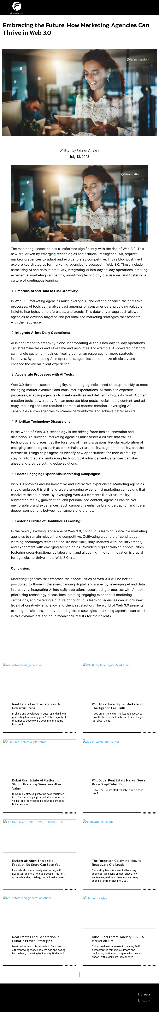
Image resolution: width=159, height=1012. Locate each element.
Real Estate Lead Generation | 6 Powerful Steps (36, 706)
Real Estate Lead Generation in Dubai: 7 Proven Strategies (35, 938)
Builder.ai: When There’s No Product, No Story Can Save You (36, 862)
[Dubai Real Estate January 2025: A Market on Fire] (119, 912)
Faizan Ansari (88, 150)
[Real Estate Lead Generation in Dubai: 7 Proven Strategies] (39, 912)
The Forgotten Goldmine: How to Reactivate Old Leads (117, 862)
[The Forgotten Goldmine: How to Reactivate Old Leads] (119, 836)
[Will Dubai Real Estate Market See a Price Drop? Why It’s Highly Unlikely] (119, 755)
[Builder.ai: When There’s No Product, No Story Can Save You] (39, 836)
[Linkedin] (134, 1000)
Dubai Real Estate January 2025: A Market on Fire (118, 938)
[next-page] (118, 974)
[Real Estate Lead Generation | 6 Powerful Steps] (39, 679)
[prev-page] (41, 974)
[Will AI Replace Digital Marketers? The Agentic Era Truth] (119, 679)
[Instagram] (134, 994)
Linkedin (144, 1000)
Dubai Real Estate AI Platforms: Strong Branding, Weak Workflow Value (36, 784)
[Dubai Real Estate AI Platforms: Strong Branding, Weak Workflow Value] (39, 755)
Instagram (145, 994)
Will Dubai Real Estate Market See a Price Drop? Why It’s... (119, 782)
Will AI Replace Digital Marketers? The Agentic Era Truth (117, 706)
